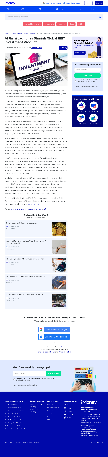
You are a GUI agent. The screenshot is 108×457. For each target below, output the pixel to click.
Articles (97, 9)
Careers (50, 411)
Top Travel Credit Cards (13, 414)
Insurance (45, 9)
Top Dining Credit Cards (13, 423)
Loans (12, 9)
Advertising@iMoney (35, 442)
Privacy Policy (65, 352)
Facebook (70, 405)
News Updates (29, 34)
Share (62, 48)
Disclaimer (18, 442)
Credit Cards (81, 123)
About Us (50, 405)
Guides (80, 24)
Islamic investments (29, 209)
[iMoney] (10, 3)
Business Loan (94, 111)
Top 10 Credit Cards (11, 405)
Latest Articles (16, 34)
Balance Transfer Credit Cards (15, 429)
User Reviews (51, 414)
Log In (88, 3)
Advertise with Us (73, 3)
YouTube (70, 414)
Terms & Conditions (46, 352)
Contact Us (51, 417)
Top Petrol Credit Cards (13, 408)
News (40, 209)
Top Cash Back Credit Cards (14, 420)
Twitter (69, 408)
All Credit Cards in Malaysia (14, 426)
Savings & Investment (65, 9)
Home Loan (94, 123)
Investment (49, 24)
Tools (83, 9)
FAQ (48, 420)
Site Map (25, 442)
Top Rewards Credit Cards (14, 417)
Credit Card (28, 9)
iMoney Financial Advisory (36, 406)
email (59, 347)
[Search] (100, 17)
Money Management (32, 24)
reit (44, 209)
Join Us (99, 3)
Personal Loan (81, 111)
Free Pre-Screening (53, 3)
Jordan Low (36, 48)
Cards (72, 24)
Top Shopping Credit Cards (14, 411)
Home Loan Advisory (34, 411)
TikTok (69, 417)
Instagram (70, 411)
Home (7, 34)
